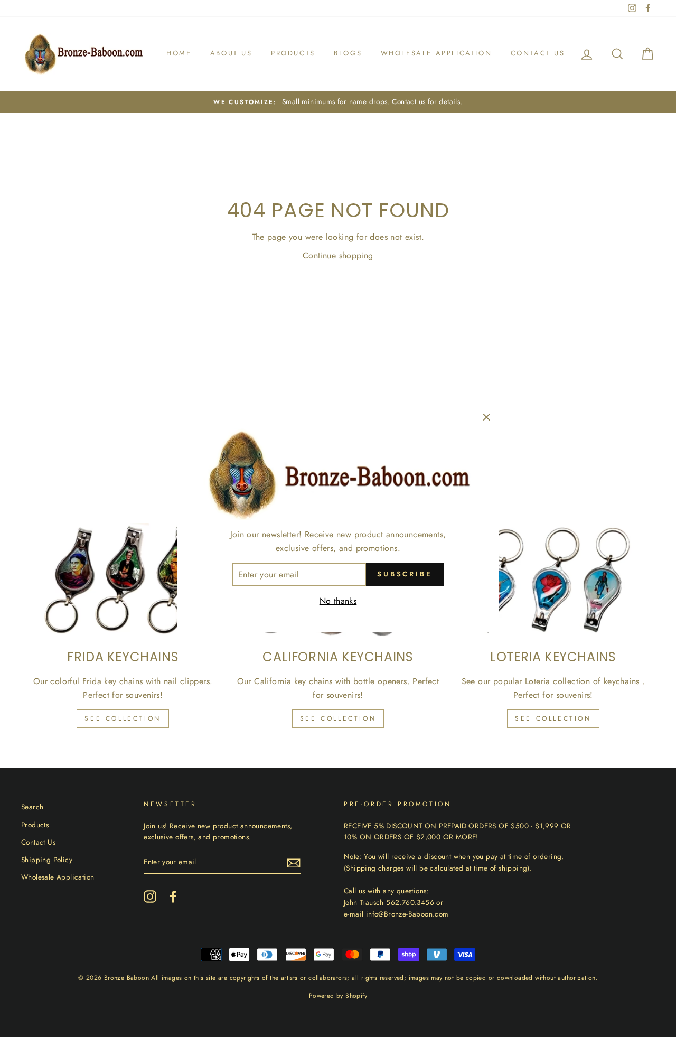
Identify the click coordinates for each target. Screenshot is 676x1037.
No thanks (338, 601)
